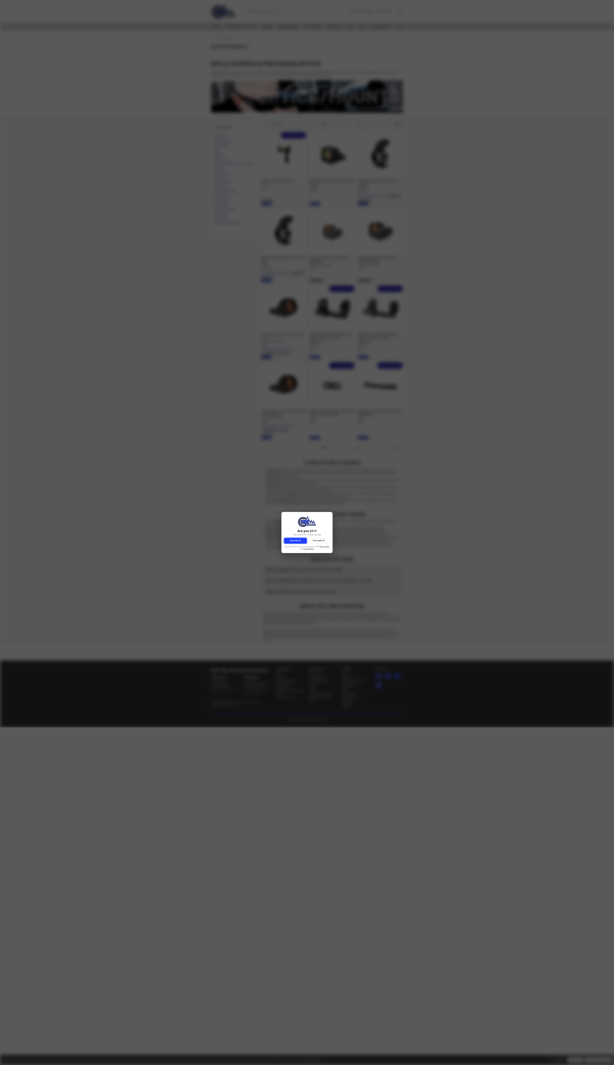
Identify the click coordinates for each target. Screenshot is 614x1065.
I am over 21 (295, 540)
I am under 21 (319, 540)
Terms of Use (324, 547)
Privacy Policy (308, 549)
